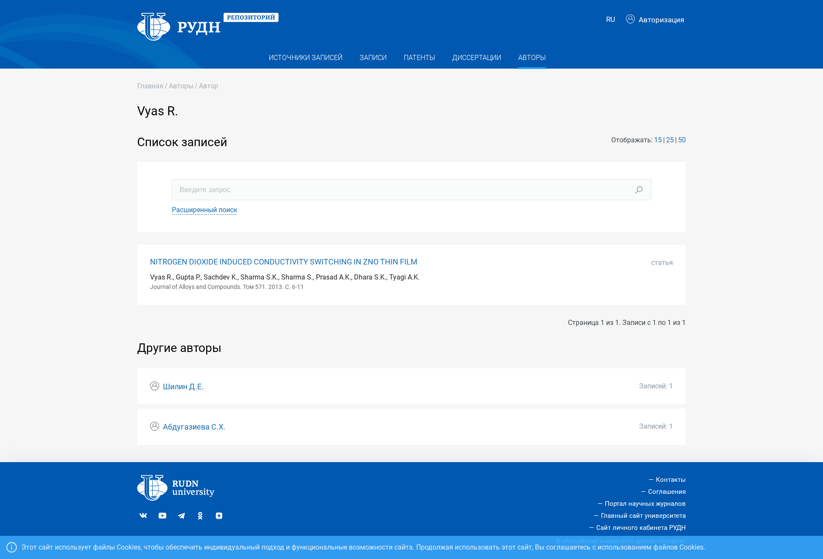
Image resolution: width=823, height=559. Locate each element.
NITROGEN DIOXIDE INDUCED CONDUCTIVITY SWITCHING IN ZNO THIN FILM (284, 262)
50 (682, 140)
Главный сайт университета (643, 516)
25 (670, 140)
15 (658, 140)
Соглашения (667, 492)
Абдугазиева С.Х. (194, 427)
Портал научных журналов (645, 504)
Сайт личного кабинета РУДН (641, 528)
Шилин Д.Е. (183, 386)
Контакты (671, 480)
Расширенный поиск (204, 210)
